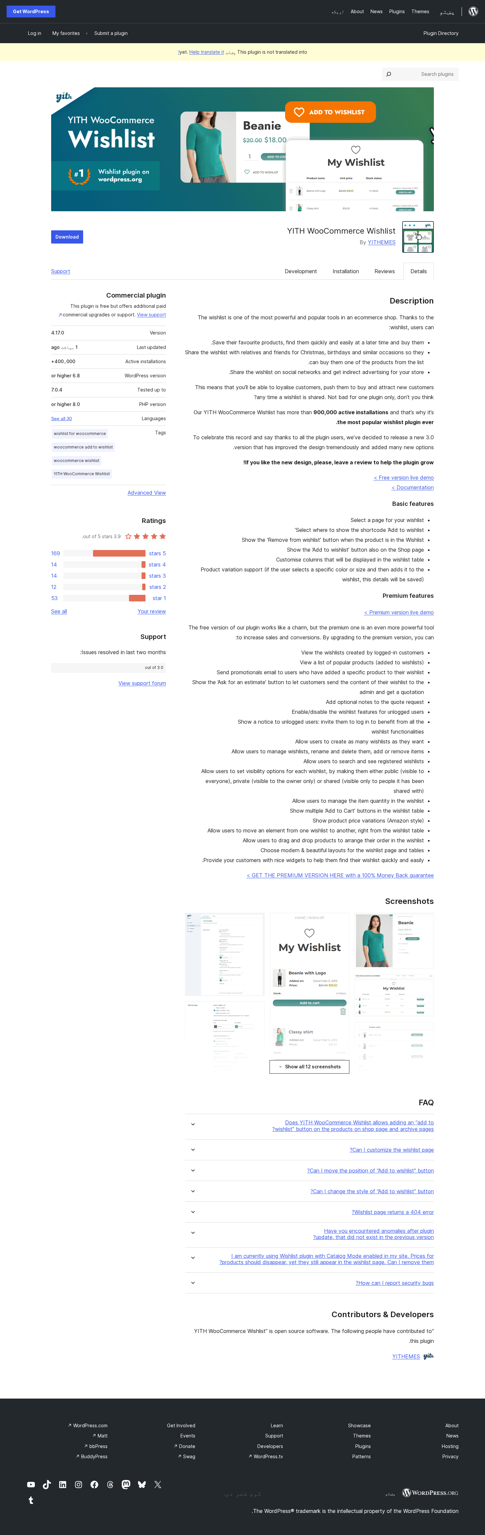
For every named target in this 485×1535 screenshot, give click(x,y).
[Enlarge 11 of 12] (255, 1010)
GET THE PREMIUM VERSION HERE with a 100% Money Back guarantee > (340, 875)
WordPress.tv (265, 1456)
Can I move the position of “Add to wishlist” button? (370, 1171)
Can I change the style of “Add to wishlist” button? (372, 1191)
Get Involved (181, 1425)
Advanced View (147, 492)
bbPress (96, 1446)
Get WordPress (31, 11)
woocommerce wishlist (76, 460)
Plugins (363, 1446)
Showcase (359, 1425)
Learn (277, 1425)
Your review (152, 611)
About (452, 1425)
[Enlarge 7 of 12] (340, 1081)
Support (60, 271)
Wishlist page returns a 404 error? (393, 1212)
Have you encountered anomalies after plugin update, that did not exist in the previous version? (373, 1234)
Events (187, 1435)
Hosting (450, 1446)
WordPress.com (88, 1425)
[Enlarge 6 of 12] (340, 921)
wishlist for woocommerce (80, 433)
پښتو (390, 1493)
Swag (186, 1456)
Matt (100, 1435)
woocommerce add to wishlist (83, 447)
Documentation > (412, 487)
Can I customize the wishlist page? (392, 1150)
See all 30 (61, 418)
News (452, 1435)
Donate (184, 1446)
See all (59, 611)
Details (418, 271)
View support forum (142, 683)
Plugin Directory (441, 33)
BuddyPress (92, 1456)
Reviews (384, 271)
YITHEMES (382, 242)
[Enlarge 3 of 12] (425, 1031)
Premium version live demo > (399, 612)
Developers (270, 1446)
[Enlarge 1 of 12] (425, 921)
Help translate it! (201, 52)
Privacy (450, 1456)
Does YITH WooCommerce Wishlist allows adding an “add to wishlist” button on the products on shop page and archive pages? (353, 1125)
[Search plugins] (388, 74)
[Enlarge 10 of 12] (255, 921)
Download (67, 237)
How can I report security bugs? (395, 1283)
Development (301, 271)
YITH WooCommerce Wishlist (82, 473)
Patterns (361, 1456)
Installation (346, 271)
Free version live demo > (403, 477)
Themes (362, 1435)
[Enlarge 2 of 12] (425, 983)
